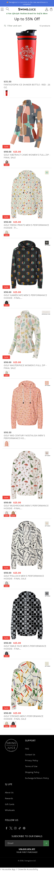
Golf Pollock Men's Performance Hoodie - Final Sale (24, 577)
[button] (50, 9)
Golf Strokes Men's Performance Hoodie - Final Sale (23, 717)
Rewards (9, 798)
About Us (9, 792)
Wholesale (10, 810)
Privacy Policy (31, 760)
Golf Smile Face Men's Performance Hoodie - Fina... (25, 647)
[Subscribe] (46, 843)
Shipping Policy (32, 772)
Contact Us (30, 754)
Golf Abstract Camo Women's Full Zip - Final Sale (27, 156)
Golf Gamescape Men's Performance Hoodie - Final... (25, 296)
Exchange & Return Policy (37, 778)
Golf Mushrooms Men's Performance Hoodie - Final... (26, 507)
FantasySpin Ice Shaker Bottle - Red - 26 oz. (27, 86)
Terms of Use (31, 766)
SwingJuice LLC (30, 861)
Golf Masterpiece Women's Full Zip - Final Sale (25, 366)
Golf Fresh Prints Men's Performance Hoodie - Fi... (26, 226)
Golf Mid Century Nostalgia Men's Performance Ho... (24, 437)
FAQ (27, 748)
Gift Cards (9, 804)
